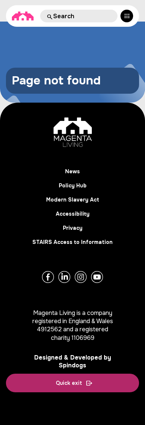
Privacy (73, 228)
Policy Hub (73, 185)
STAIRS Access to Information (72, 242)
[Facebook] (48, 277)
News (72, 171)
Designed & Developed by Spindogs (72, 361)
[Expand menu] (126, 16)
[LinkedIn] (64, 277)
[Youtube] (97, 277)
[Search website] (49, 16)
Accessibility (73, 213)
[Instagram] (81, 277)
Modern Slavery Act (72, 199)
